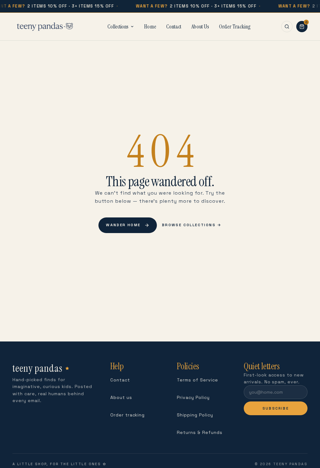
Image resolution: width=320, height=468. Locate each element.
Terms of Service (197, 380)
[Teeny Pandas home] (44, 26)
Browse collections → (192, 224)
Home (150, 26)
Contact (174, 26)
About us (121, 397)
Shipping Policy (195, 415)
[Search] (286, 26)
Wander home (123, 224)
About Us (200, 26)
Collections (118, 26)
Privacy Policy (193, 397)
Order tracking (127, 415)
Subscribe (275, 408)
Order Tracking (235, 26)
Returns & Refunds (199, 432)
